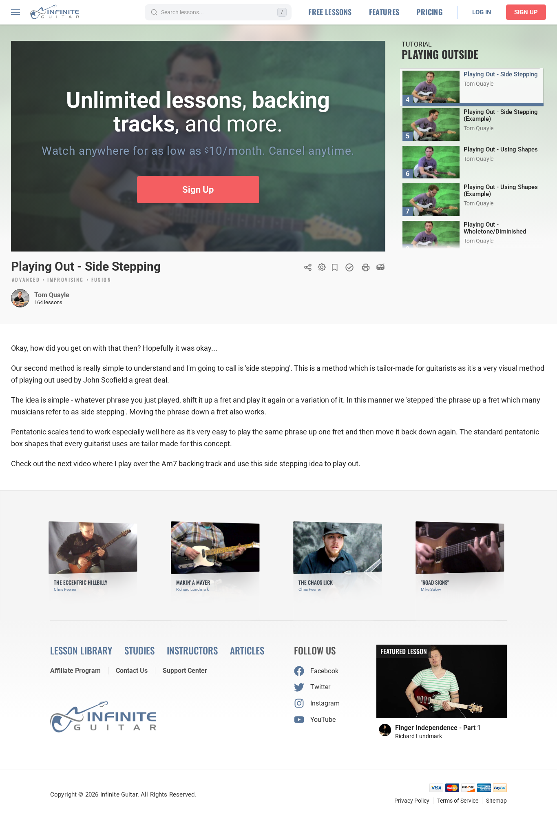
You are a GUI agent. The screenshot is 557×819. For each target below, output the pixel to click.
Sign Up (526, 12)
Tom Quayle (51, 295)
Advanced (26, 280)
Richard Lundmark (418, 736)
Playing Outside (440, 54)
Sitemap (496, 800)
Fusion (101, 280)
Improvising (65, 280)
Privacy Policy (411, 800)
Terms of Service (457, 800)
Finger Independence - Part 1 (438, 728)
